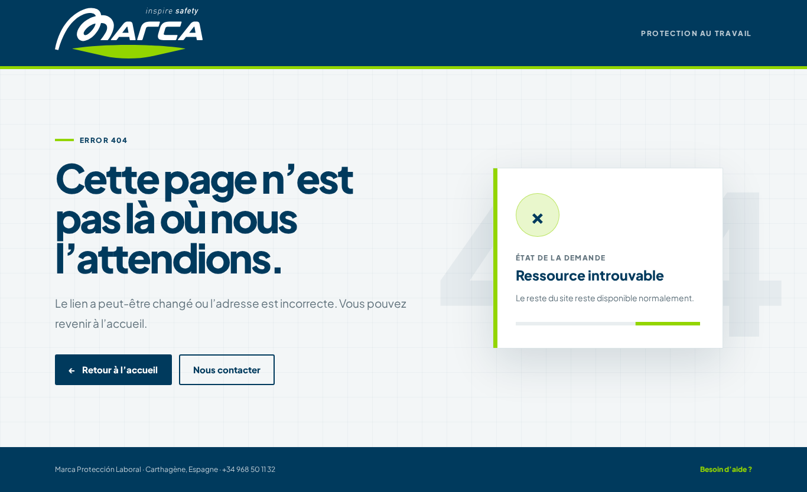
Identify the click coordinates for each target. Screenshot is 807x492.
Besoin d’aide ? (726, 469)
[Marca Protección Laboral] (129, 33)
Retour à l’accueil (113, 369)
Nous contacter (227, 369)
